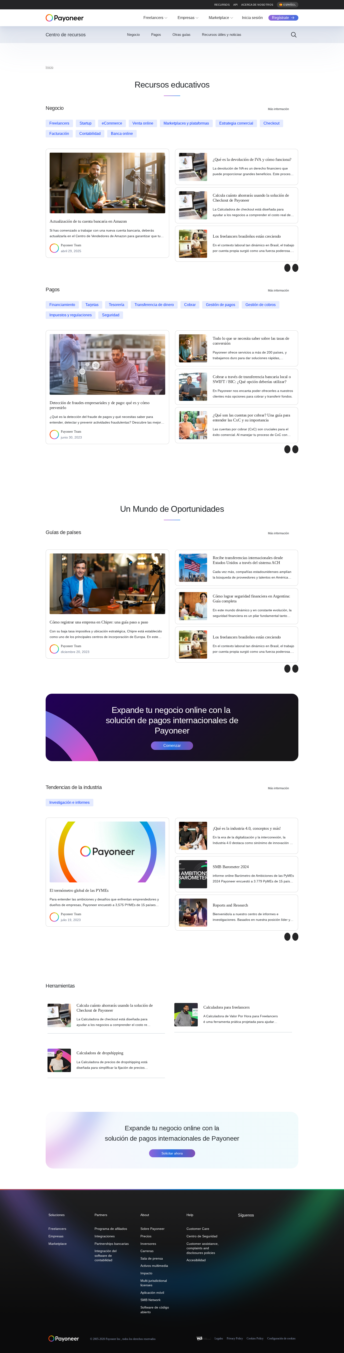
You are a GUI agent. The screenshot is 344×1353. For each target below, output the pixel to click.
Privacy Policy (235, 1338)
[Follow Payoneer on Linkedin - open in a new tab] (255, 1226)
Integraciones (105, 1236)
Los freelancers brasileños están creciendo (247, 236)
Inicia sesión (252, 18)
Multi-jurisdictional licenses (153, 1283)
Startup (85, 123)
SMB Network (150, 1300)
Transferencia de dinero (154, 305)
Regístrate (280, 18)
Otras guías (181, 35)
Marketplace (219, 18)
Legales (219, 1338)
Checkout (271, 123)
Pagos (156, 35)
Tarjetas (92, 305)
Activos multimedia (154, 1266)
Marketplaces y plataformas (186, 123)
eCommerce (112, 123)
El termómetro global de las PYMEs (79, 890)
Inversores (148, 1244)
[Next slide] (295, 268)
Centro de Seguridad (202, 1236)
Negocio (133, 35)
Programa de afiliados (111, 1229)
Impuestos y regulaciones (70, 315)
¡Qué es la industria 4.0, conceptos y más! (247, 828)
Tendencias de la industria (74, 787)
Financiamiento (62, 305)
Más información (278, 109)
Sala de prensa (151, 1258)
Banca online (122, 134)
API (235, 4)
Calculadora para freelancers (226, 1007)
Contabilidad (90, 134)
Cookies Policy (255, 1338)
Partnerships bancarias (112, 1244)
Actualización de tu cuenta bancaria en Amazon (88, 221)
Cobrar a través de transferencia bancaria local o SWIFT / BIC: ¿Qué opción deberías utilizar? (252, 379)
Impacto (146, 1273)
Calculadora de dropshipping (100, 1053)
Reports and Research (230, 905)
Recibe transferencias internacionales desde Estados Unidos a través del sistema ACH (248, 560)
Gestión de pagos (220, 305)
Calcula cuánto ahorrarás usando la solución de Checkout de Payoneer (251, 198)
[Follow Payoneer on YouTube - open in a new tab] (262, 1226)
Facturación (59, 134)
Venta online (142, 123)
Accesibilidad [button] (196, 1260)
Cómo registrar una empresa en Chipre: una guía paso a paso (99, 622)
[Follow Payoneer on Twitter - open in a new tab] (240, 1226)
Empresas (186, 18)
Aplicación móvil (152, 1292)
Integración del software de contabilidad (106, 1255)
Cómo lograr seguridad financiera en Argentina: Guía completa (251, 598)
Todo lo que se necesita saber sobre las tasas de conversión (251, 341)
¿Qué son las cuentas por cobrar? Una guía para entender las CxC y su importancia (251, 417)
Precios (145, 1236)
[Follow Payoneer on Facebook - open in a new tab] (247, 1226)
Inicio (49, 67)
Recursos (222, 4)
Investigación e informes (69, 802)
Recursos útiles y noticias (221, 35)
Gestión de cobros (260, 305)
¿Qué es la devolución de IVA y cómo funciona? (252, 159)
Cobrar (190, 305)
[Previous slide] (287, 268)
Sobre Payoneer (152, 1229)
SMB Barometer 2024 (231, 866)
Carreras (147, 1251)
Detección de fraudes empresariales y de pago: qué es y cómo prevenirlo (100, 405)
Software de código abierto (154, 1309)
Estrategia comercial (236, 123)
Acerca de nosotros (257, 4)
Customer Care (198, 1229)
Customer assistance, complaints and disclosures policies (203, 1248)
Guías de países (63, 532)
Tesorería (116, 305)
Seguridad (110, 315)
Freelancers (153, 18)
